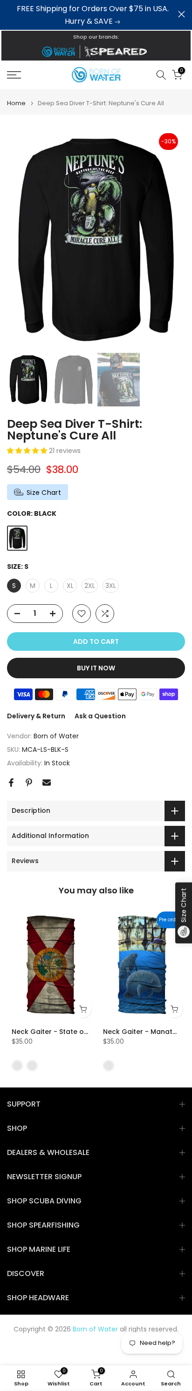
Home (16, 103)
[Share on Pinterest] (29, 782)
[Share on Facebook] (11, 782)
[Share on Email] (46, 782)
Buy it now (96, 668)
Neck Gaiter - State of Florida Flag (70, 1031)
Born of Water (56, 736)
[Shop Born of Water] (58, 52)
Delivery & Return (36, 716)
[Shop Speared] (117, 52)
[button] (28, 450)
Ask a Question (100, 716)
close (181, 14)
